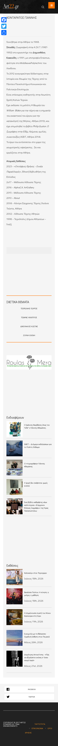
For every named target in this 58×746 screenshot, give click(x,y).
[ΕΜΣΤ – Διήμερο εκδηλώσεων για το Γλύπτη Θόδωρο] (14, 448)
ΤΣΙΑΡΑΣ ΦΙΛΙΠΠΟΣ (29, 317)
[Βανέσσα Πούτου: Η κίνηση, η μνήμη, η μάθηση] (14, 596)
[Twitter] (4, 26)
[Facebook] (4, 20)
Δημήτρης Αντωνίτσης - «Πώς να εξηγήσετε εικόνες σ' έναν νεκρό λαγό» (36, 657)
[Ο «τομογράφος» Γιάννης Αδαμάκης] (14, 468)
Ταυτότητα (39, 724)
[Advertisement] (32, 31)
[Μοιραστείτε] (4, 32)
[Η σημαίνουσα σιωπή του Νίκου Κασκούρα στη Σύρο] (14, 617)
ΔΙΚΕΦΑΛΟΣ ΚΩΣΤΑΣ (29, 326)
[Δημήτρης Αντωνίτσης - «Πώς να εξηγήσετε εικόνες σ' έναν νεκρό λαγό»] (14, 659)
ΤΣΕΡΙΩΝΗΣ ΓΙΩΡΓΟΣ (29, 308)
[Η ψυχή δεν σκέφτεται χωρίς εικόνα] (14, 487)
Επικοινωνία (37, 728)
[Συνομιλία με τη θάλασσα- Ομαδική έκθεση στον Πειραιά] (14, 638)
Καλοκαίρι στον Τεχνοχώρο (35, 573)
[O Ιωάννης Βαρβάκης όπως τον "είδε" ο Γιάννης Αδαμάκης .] (14, 429)
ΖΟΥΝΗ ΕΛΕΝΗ (29, 335)
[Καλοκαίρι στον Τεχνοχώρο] (14, 577)
